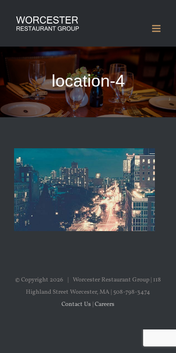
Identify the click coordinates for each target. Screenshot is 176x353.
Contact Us (76, 304)
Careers (105, 304)
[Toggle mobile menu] (157, 28)
